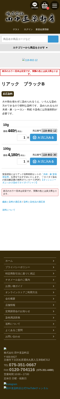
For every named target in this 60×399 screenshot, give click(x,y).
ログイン (28, 29)
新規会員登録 (42, 29)
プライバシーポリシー (17, 267)
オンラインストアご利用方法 (21, 292)
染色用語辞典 (12, 317)
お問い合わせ (12, 336)
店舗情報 (10, 305)
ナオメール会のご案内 (17, 279)
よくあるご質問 (14, 330)
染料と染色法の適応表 (34, 202)
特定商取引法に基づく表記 (20, 273)
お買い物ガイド (14, 286)
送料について (8, 210)
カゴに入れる (45, 137)
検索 (53, 39)
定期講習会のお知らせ (17, 311)
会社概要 (10, 298)
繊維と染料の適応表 (12, 202)
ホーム (9, 260)
